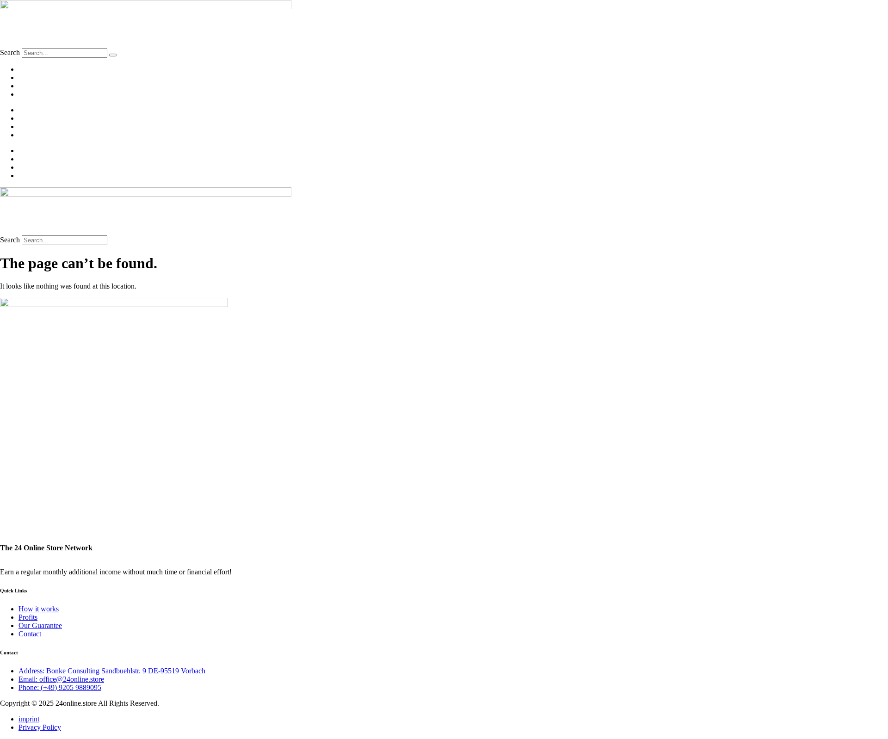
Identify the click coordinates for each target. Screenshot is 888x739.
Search (10, 52)
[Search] (113, 55)
